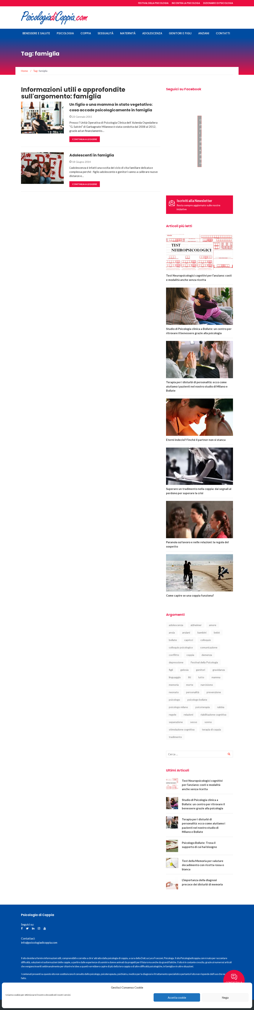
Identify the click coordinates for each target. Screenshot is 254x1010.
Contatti (223, 33)
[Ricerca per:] (199, 754)
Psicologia (65, 33)
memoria (174, 684)
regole (172, 714)
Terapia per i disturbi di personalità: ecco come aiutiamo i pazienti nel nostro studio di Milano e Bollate (197, 386)
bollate (173, 640)
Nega (225, 997)
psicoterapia (202, 707)
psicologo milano (178, 707)
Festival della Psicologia (204, 662)
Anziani (203, 33)
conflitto (174, 654)
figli (171, 669)
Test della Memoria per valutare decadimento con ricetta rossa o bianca (203, 865)
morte (189, 684)
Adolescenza (152, 33)
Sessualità (105, 33)
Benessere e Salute (36, 33)
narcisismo (207, 684)
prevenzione (214, 692)
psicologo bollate (197, 699)
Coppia (86, 33)
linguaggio (175, 677)
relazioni (188, 714)
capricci (188, 640)
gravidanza (219, 669)
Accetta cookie (177, 997)
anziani (186, 632)
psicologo (174, 699)
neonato (174, 692)
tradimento (175, 736)
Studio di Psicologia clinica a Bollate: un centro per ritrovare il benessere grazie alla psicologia (203, 804)
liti (189, 677)
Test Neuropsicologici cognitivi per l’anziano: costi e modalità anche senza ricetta (202, 785)
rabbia (220, 707)
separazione (176, 722)
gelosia (184, 669)
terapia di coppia (211, 729)
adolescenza (176, 625)
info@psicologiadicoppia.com (39, 942)
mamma (216, 677)
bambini (201, 632)
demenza (207, 654)
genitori (200, 669)
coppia (190, 654)
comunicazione (208, 647)
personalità (192, 692)
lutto (201, 677)
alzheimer (196, 625)
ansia (172, 632)
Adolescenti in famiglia (91, 155)
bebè (217, 632)
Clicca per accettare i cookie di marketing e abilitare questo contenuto (201, 141)
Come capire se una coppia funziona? (190, 595)
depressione (176, 662)
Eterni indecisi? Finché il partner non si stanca (196, 439)
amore (212, 625)
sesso (193, 722)
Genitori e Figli (180, 33)
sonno (208, 722)
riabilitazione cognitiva (213, 714)
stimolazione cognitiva (181, 729)
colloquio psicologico (181, 647)
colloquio (205, 640)
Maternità (128, 33)
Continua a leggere (84, 139)
